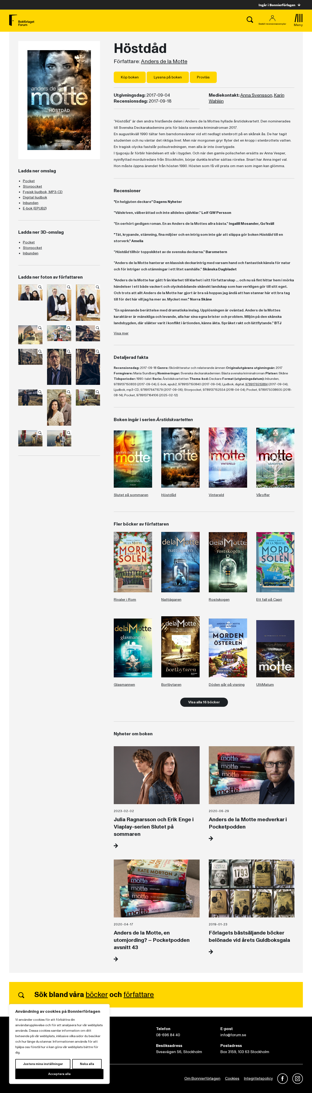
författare (139, 995)
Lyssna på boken (168, 77)
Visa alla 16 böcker (204, 702)
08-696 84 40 (168, 1035)
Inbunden (30, 202)
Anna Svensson (256, 95)
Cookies (232, 1078)
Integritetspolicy (258, 1078)
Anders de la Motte (164, 61)
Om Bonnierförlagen (202, 1078)
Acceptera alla (59, 1074)
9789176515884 (256, 384)
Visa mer (121, 333)
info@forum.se (233, 1035)
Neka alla (87, 1064)
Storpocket (32, 186)
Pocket (29, 181)
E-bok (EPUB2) (35, 208)
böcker (97, 995)
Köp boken (130, 77)
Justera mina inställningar (43, 1064)
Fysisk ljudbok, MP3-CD (43, 191)
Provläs (203, 77)
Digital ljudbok (35, 197)
